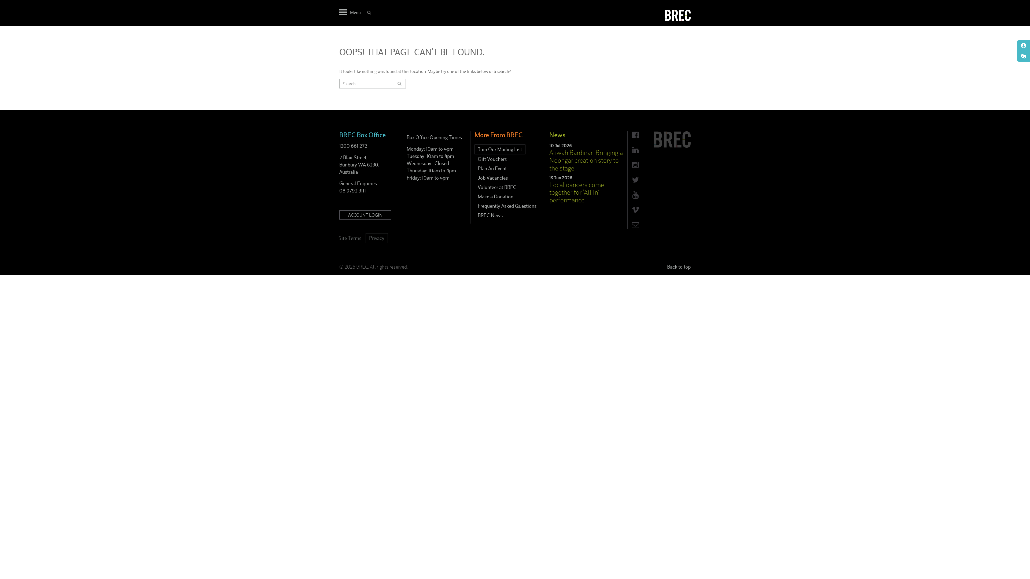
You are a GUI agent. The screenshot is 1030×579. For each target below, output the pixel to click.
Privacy (376, 238)
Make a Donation (495, 196)
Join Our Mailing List (500, 149)
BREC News (490, 215)
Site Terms (350, 238)
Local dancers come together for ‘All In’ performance (576, 192)
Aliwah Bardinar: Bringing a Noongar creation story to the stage (586, 160)
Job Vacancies (493, 178)
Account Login (365, 215)
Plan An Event (492, 168)
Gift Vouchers (492, 159)
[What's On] (1023, 56)
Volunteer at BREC (497, 187)
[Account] (1023, 45)
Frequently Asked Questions (507, 206)
